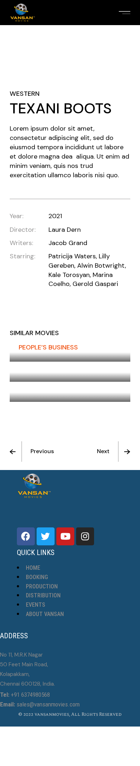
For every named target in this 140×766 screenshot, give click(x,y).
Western (24, 93)
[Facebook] (26, 536)
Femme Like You (43, 367)
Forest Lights (42, 387)
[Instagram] (85, 536)
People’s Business (48, 347)
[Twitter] (46, 536)
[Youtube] (65, 536)
